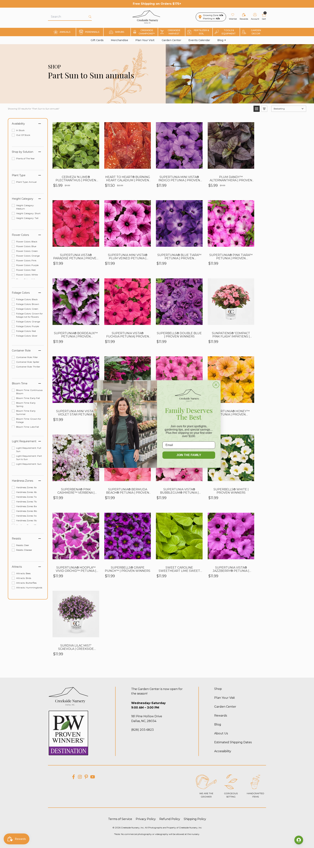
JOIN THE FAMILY (188, 455)
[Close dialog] (216, 385)
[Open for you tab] (298, 840)
